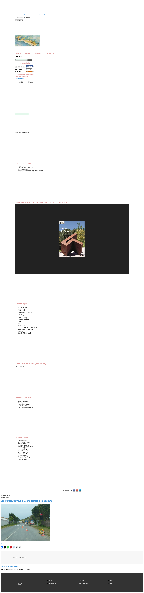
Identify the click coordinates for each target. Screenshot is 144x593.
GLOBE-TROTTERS (23, 452)
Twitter (19, 584)
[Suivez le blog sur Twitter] (28, 69)
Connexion (21, 82)
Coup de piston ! (22, 403)
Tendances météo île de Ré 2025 (26, 167)
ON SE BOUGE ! (22, 456)
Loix (19, 322)
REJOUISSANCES (22, 458)
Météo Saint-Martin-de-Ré (22, 132)
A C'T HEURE (21, 441)
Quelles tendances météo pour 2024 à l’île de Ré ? (31, 170)
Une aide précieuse (23, 401)
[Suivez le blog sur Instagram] (29, 67)
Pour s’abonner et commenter (25, 407)
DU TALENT (21, 448)
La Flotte (21, 314)
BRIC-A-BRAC (21, 443)
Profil (29, 81)
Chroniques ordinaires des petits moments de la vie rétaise (30, 15)
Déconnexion (31, 82)
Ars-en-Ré (22, 310)
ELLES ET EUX (21, 449)
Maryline (20, 400)
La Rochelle (21, 316)
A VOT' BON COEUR (23, 442)
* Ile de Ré (22, 307)
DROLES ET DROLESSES (24, 446)
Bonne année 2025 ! (23, 169)
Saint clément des (21, 331)
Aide (111, 583)
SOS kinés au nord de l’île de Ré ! (26, 172)
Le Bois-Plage (23, 318)
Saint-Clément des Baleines (29, 327)
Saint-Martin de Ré (25, 329)
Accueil (19, 581)
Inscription (21, 81)
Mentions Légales (22, 405)
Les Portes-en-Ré (25, 320)
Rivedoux (21, 325)
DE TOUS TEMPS (22, 445)
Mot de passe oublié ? (23, 84)
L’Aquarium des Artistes (24, 404)
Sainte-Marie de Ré (25, 333)
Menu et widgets (19, 20)
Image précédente (5, 495)
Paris (19, 323)
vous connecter (11, 569)
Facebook (20, 583)
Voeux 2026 (21, 166)
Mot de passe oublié (83, 583)
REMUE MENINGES (23, 459)
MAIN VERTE (21, 453)
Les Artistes (51, 582)
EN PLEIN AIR (21, 451)
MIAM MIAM (21, 455)
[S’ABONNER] (29, 60)
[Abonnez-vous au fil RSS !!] (29, 71)
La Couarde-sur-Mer (26, 312)
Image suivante (5, 497)
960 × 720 (22, 557)
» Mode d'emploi (19, 78)
